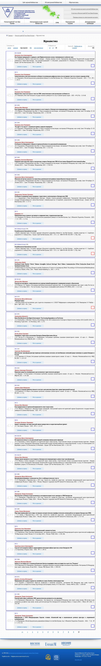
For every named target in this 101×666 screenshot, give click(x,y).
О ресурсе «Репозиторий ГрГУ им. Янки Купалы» (84, 13)
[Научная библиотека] (66, 644)
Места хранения (37, 67)
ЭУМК (57, 23)
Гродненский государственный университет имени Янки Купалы (23, 653)
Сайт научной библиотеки (30, 2)
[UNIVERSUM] (50, 644)
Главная (10, 35)
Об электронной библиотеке (53, 2)
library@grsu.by (78, 660)
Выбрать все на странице (77, 47)
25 (53, 48)
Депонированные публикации (90, 22)
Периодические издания (70, 22)
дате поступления (38, 48)
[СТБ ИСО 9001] (58, 659)
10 (49, 48)
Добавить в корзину (22, 67)
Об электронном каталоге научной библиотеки (84, 9)
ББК (31, 48)
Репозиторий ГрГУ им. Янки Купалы (12, 22)
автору (9, 48)
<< (22, 632)
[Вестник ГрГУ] (35, 644)
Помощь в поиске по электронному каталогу (85, 17)
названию (15, 48)
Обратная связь (73, 2)
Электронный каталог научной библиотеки (39, 22)
